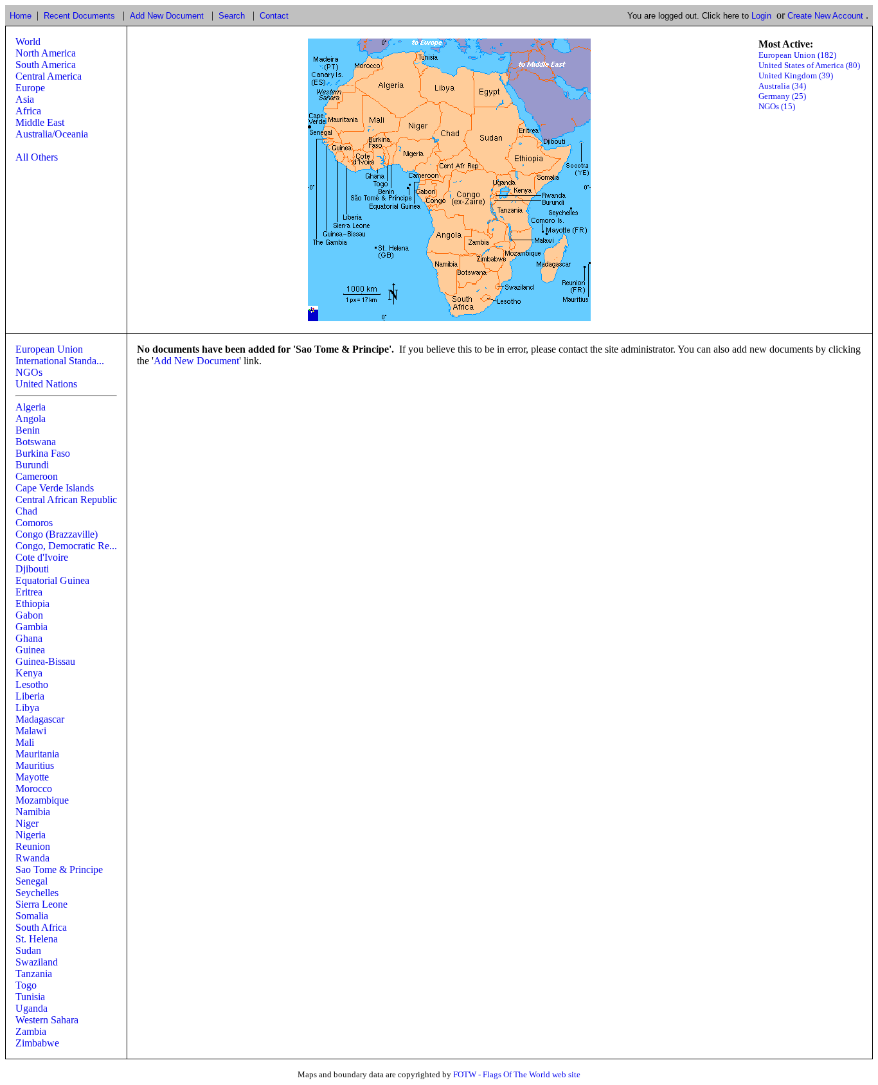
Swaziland (36, 962)
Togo (26, 985)
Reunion (32, 846)
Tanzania (33, 973)
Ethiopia (32, 603)
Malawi (30, 730)
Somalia (31, 915)
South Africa (41, 927)
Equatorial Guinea (52, 580)
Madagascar (39, 719)
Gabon (29, 615)
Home (20, 16)
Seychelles (36, 892)
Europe (30, 87)
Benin (27, 430)
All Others (36, 157)
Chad (26, 511)
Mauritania (37, 753)
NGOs (28, 372)
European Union (49, 349)
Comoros (34, 522)
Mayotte (32, 777)
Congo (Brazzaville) (56, 534)
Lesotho (31, 684)
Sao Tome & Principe (59, 869)
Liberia (29, 696)
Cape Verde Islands (54, 487)
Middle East (39, 122)
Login (761, 16)
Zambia (30, 1031)
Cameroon (36, 476)
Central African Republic (66, 499)
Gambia (31, 626)
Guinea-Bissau (45, 661)
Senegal (31, 881)
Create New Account (825, 16)
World (27, 41)
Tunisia (30, 996)
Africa (28, 110)
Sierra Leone (41, 904)
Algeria (30, 406)
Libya (27, 707)
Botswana (35, 441)
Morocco (33, 788)
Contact (274, 16)
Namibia (32, 811)
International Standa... (59, 360)
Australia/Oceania (51, 133)
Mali (24, 742)
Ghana (28, 638)
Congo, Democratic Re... (66, 545)
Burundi (32, 464)
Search (232, 16)
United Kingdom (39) (795, 75)
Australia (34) (782, 86)
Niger (27, 823)
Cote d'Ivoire (41, 557)
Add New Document (167, 16)
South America (45, 64)
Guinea (30, 649)
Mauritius (34, 765)
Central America (48, 76)
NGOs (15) (776, 106)
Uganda (31, 1008)
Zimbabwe (37, 1042)
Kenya (28, 672)
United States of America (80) (809, 65)
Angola (30, 418)
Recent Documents (79, 16)
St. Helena (36, 938)
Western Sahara (46, 1019)
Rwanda (32, 857)
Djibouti (32, 568)
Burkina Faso (42, 453)
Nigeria (30, 834)
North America (45, 53)
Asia (24, 99)
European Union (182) (797, 55)
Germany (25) (782, 96)
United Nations (46, 383)
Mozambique (42, 800)
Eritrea (28, 592)
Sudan (28, 950)
